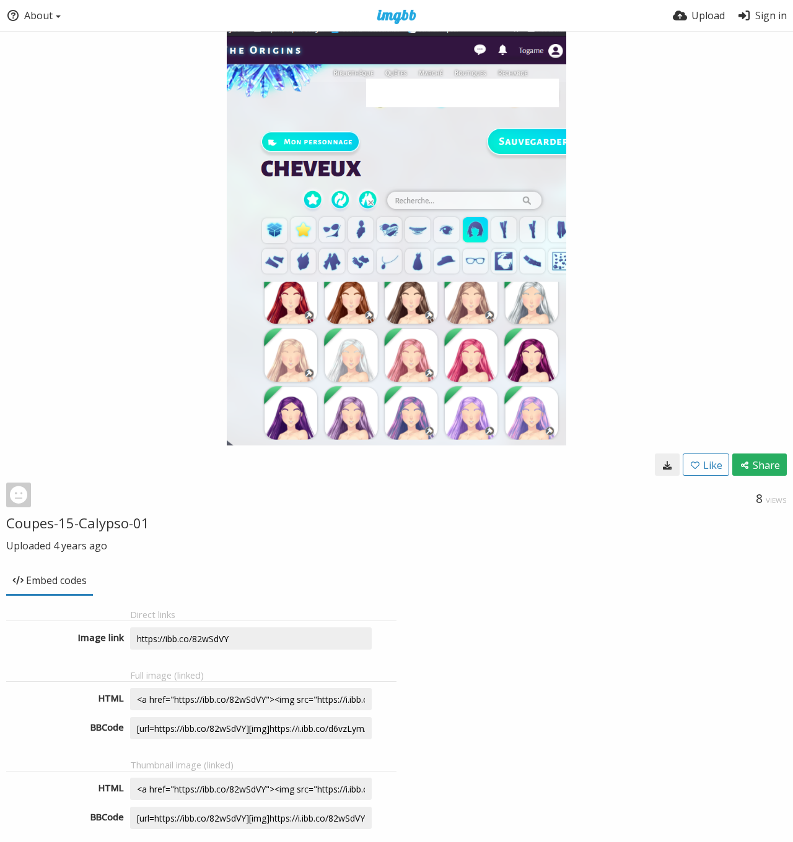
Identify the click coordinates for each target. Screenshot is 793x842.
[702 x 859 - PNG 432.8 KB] (667, 464)
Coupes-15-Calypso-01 (77, 522)
